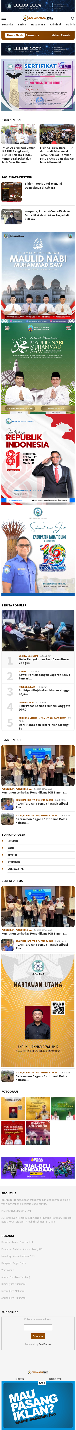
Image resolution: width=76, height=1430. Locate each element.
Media (19, 815)
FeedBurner (45, 1344)
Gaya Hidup (60, 718)
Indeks (19, 1379)
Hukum (23, 671)
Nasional (33, 655)
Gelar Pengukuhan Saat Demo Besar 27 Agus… (44, 661)
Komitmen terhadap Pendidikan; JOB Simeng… (34, 792)
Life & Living (46, 718)
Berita (23, 655)
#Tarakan (13, 862)
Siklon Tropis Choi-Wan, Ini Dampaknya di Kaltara (43, 185)
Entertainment (28, 718)
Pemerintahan (23, 788)
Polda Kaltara (27, 687)
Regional (21, 800)
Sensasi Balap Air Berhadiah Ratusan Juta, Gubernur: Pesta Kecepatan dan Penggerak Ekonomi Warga (57, 157)
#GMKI (11, 848)
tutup (42, 1382)
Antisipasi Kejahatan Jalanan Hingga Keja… (44, 692)
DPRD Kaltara (26, 702)
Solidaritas (15, 869)
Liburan (12, 841)
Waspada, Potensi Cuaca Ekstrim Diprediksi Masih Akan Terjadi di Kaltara (47, 215)
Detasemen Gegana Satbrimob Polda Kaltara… (41, 821)
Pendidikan (7, 788)
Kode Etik (55, 1379)
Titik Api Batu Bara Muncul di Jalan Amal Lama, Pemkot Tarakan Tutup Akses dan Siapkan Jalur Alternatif (18, 155)
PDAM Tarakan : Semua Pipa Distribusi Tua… (42, 805)
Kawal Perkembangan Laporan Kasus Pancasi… (44, 676)
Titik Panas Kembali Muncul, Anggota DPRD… (44, 707)
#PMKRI (12, 855)
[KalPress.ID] (38, 18)
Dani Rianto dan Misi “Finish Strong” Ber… (44, 726)
